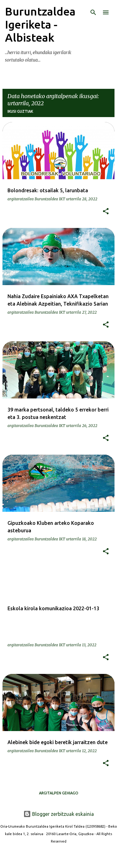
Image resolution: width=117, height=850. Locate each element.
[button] (106, 211)
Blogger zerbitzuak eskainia (62, 814)
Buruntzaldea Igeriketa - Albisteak (40, 24)
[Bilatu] (93, 12)
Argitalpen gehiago (58, 793)
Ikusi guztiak (20, 111)
